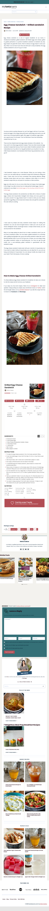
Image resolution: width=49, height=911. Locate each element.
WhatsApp (30, 400)
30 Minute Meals (20, 21)
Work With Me (21, 899)
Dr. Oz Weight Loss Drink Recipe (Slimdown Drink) (34, 785)
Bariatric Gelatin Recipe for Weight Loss (13, 876)
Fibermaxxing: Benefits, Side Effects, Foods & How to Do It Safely (33, 815)
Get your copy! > (24, 2)
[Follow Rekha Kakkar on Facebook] (21, 549)
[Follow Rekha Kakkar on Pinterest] (28, 549)
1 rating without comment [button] (23, 606)
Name (7, 638)
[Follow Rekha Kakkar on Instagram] (23, 549)
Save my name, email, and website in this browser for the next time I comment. (24, 642)
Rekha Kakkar (8, 30)
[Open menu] (46, 7)
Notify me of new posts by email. (14, 648)
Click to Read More (11, 720)
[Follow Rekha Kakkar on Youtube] (26, 549)
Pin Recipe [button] (20, 400)
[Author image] (4, 31)
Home (5, 21)
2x (40, 436)
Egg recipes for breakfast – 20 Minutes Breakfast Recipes (25, 580)
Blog (8, 899)
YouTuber (25, 678)
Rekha (7, 676)
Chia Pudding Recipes (12, 749)
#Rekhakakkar (34, 504)
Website (35, 638)
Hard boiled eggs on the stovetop (25, 188)
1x (38, 436)
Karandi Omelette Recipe (6, 578)
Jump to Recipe (25, 34)
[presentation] (7, 568)
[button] (5, 393)
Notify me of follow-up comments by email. (17, 645)
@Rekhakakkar (23, 504)
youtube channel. (24, 290)
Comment (8, 619)
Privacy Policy (13, 899)
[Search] (43, 686)
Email (40, 400)
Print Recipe (10, 400)
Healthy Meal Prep (11, 21)
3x (43, 436)
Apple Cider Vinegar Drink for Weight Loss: (35, 876)
